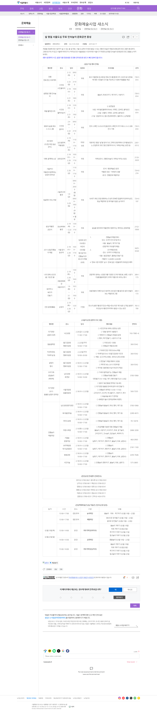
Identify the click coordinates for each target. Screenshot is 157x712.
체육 (95, 13)
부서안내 (74, 2)
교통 (41, 8)
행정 (89, 8)
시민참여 (47, 2)
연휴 (61, 569)
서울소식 (38, 2)
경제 (31, 8)
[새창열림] (123, 37)
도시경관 (103, 13)
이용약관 (40, 698)
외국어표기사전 (114, 13)
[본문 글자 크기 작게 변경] (137, 37)
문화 (79, 8)
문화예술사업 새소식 (24, 32)
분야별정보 (56, 2)
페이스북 (127, 698)
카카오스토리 (138, 698)
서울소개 (65, 2)
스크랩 (128, 37)
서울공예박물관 (64, 13)
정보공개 (83, 2)
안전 (70, 8)
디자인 (89, 13)
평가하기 (119, 597)
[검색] (138, 8)
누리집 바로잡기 (77, 698)
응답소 (90, 2)
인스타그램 (119, 698)
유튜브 (123, 698)
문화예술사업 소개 (23, 40)
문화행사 (20, 45)
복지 (60, 8)
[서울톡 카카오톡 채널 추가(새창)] (71, 706)
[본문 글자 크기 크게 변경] (133, 37)
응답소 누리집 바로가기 (122, 625)
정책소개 (31, 13)
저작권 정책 (48, 698)
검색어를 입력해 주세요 (118, 8)
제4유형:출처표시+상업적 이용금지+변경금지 (81, 577)
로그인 (127, 2)
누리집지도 (87, 698)
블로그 (135, 698)
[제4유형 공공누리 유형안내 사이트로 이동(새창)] (49, 577)
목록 (134, 606)
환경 (51, 8)
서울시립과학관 (51, 13)
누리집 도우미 (20, 698)
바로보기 (55, 563)
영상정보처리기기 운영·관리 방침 (62, 698)
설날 (55, 569)
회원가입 (136, 2)
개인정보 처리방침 (31, 698)
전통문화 (75, 13)
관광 (82, 13)
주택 (22, 8)
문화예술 (40, 13)
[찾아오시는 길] (63, 704)
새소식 (22, 13)
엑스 (131, 698)
